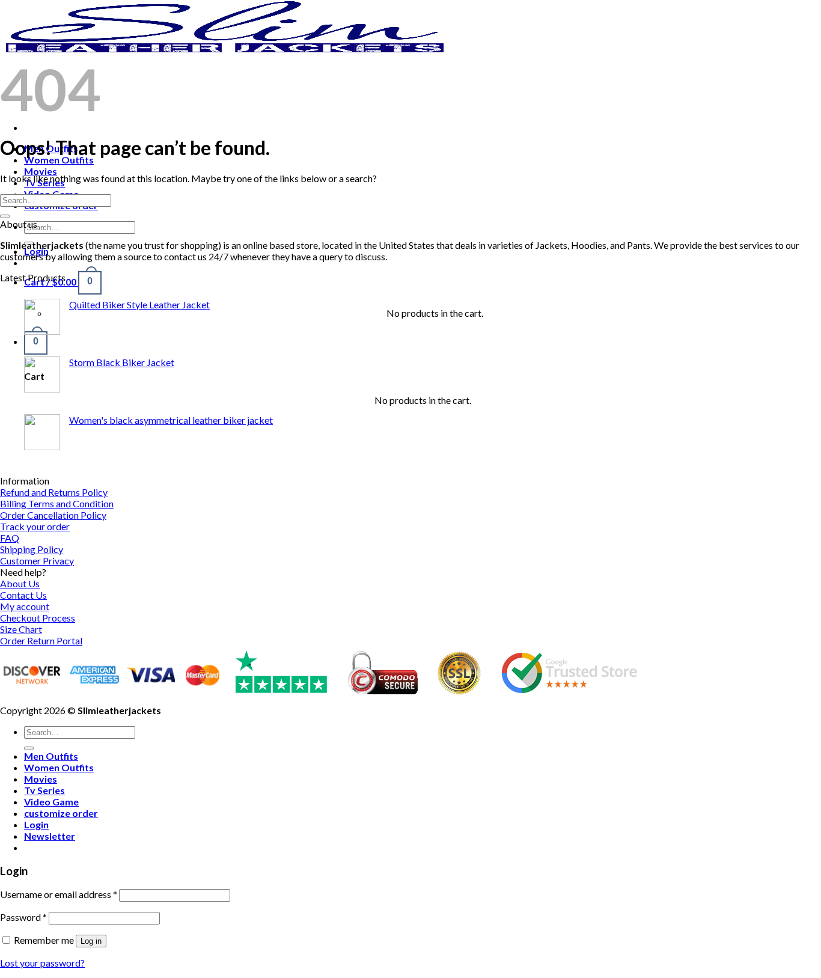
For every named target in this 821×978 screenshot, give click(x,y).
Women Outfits (59, 159)
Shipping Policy (31, 549)
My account (24, 606)
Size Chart (21, 629)
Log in (91, 941)
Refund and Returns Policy (54, 492)
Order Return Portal (41, 640)
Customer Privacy (37, 560)
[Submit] (5, 216)
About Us (20, 583)
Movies (40, 171)
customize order (61, 813)
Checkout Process (37, 617)
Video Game (51, 801)
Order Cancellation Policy (53, 515)
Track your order (35, 526)
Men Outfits (51, 756)
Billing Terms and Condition (57, 503)
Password (23, 917)
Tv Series (44, 790)
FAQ (9, 537)
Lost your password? (42, 962)
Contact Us (23, 595)
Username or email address (58, 894)
